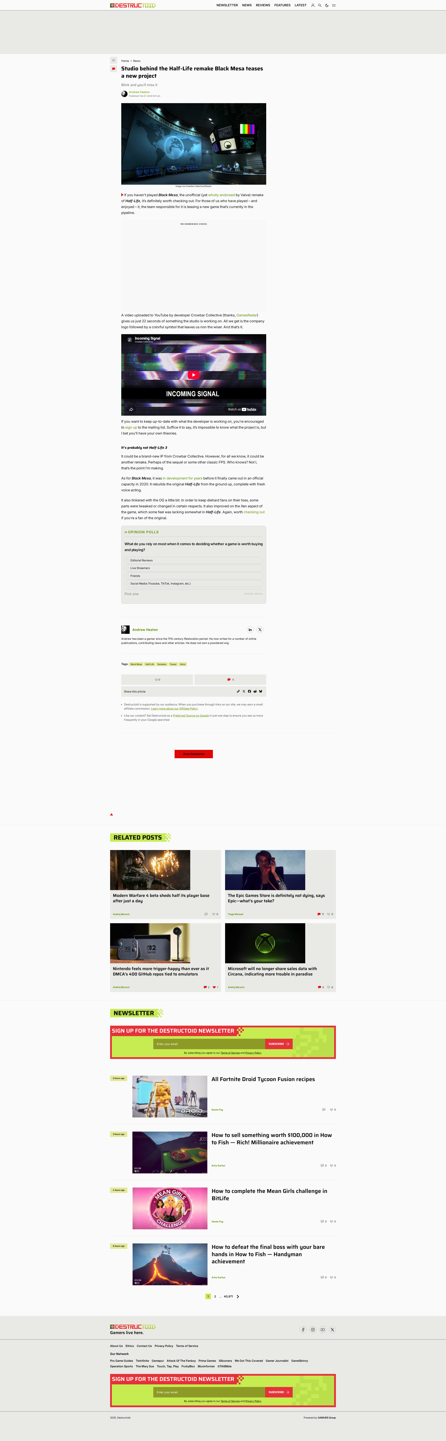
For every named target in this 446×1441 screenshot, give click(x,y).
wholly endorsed (221, 195)
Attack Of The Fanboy (181, 1360)
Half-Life (149, 664)
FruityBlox (188, 1366)
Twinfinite (142, 1360)
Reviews (263, 5)
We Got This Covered (249, 1360)
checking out (254, 512)
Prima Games (207, 1360)
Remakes (161, 664)
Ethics (130, 1346)
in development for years (182, 478)
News (247, 5)
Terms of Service (230, 1052)
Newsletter (227, 5)
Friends (135, 576)
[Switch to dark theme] (327, 5)
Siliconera (225, 1360)
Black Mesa (136, 664)
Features (282, 5)
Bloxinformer (206, 1366)
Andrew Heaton (139, 92)
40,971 (228, 1296)
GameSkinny (299, 1360)
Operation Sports (121, 1366)
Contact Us (144, 1346)
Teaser (173, 664)
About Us (116, 1346)
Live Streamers (140, 568)
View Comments (193, 754)
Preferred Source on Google (191, 715)
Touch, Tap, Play (168, 1366)
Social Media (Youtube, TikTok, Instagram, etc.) (160, 583)
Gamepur (158, 1360)
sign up (131, 427)
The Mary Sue (145, 1366)
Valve (182, 664)
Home (125, 60)
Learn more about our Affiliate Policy (174, 708)
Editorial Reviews (141, 560)
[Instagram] (250, 629)
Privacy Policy (253, 1052)
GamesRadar (246, 315)
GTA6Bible (225, 1366)
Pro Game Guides (121, 1360)
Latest (301, 5)
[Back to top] (111, 814)
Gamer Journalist (277, 1360)
